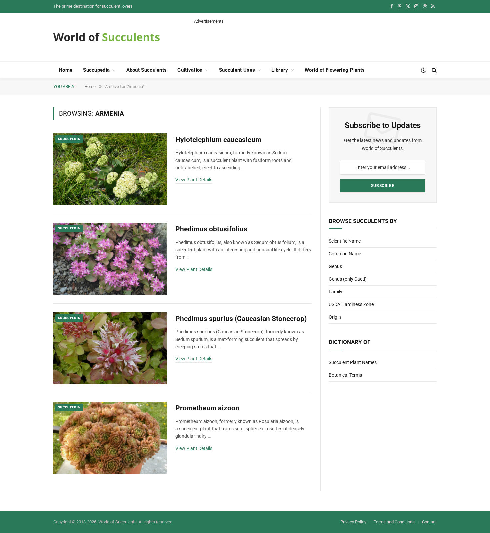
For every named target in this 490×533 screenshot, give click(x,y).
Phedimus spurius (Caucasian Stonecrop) (241, 319)
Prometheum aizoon (207, 408)
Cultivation (189, 70)
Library (279, 70)
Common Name (345, 253)
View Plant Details (193, 179)
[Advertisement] (315, 39)
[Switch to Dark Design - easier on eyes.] (423, 70)
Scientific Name (345, 241)
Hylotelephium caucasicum (218, 140)
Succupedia (96, 70)
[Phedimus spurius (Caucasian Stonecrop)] (110, 348)
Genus (335, 266)
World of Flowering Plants (335, 70)
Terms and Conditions (394, 521)
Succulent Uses (237, 70)
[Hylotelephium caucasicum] (110, 169)
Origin (335, 317)
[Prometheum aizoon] (110, 438)
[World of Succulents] (106, 37)
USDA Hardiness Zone (351, 304)
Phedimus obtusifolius (211, 229)
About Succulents (146, 70)
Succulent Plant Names (353, 362)
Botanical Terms (345, 375)
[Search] (433, 70)
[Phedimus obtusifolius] (110, 259)
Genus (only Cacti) (348, 279)
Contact (429, 521)
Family (335, 291)
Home (65, 70)
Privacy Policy (353, 521)
